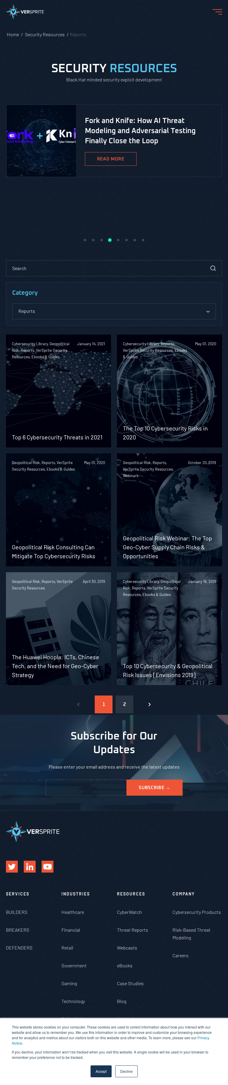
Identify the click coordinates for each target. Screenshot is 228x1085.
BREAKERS (17, 930)
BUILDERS (16, 912)
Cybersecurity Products (196, 912)
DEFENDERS (19, 947)
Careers (180, 955)
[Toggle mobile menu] (217, 12)
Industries (75, 893)
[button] (85, 240)
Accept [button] (101, 1071)
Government (74, 965)
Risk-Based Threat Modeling (191, 933)
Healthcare (72, 912)
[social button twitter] (12, 867)
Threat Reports (132, 930)
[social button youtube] (47, 867)
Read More (110, 159)
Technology (73, 1001)
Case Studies (130, 983)
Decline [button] (126, 1071)
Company (183, 893)
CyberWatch (129, 912)
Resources (131, 893)
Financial (70, 930)
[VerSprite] (25, 13)
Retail (67, 947)
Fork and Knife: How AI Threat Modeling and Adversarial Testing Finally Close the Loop (140, 131)
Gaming (69, 983)
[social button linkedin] (30, 867)
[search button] (213, 268)
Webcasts (127, 947)
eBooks (124, 965)
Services (17, 893)
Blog (121, 1001)
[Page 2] (150, 704)
